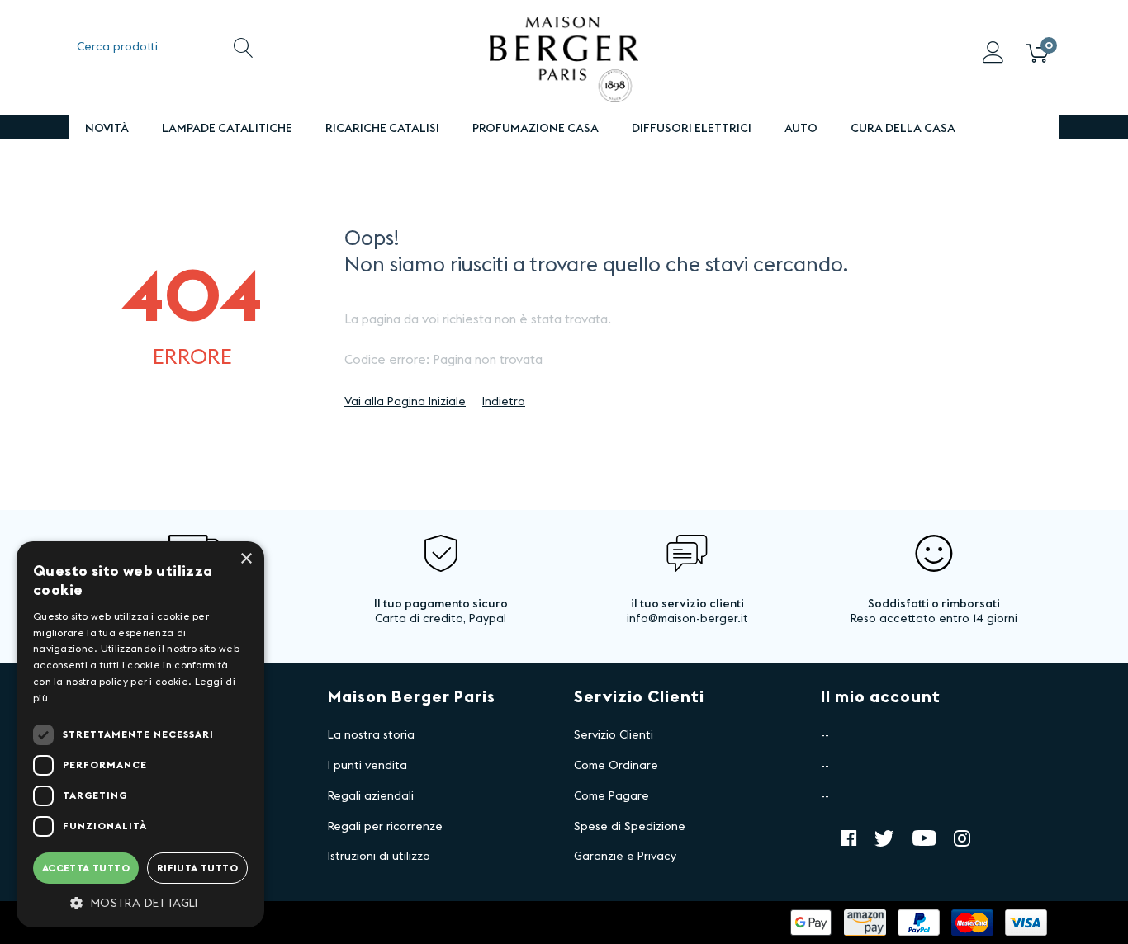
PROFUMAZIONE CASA (535, 129)
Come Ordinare (616, 766)
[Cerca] (243, 47)
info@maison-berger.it (687, 619)
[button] (140, 902)
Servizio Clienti (613, 735)
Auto (801, 129)
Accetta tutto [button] (86, 868)
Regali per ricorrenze (385, 827)
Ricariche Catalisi (382, 129)
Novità (107, 129)
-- (825, 735)
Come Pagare (611, 796)
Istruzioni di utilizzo (379, 856)
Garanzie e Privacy (625, 856)
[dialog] (140, 734)
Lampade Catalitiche (227, 129)
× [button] (245, 559)
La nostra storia (371, 735)
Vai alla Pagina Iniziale (405, 402)
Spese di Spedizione (629, 827)
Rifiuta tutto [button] (197, 868)
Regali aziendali (371, 796)
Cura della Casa (903, 129)
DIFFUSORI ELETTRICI (691, 129)
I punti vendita (367, 766)
